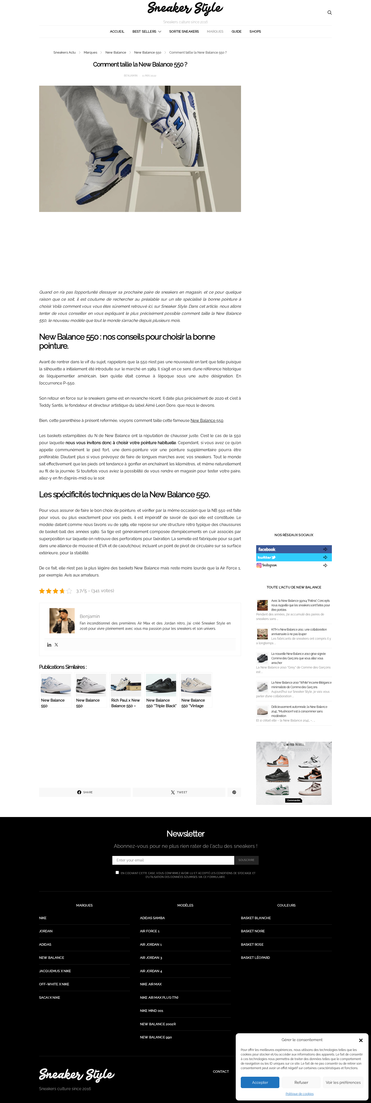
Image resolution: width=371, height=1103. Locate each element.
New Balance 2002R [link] (158, 1024)
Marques (215, 31)
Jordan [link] (45, 931)
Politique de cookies (300, 1094)
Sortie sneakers (184, 31)
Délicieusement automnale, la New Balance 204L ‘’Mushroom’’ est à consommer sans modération (299, 711)
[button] (360, 1039)
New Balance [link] (51, 958)
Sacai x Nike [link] (49, 997)
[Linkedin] (49, 644)
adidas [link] (45, 944)
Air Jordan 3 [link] (151, 958)
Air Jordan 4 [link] (151, 971)
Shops (255, 31)
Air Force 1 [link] (150, 931)
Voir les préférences (343, 1082)
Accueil (117, 31)
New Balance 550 (147, 52)
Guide (237, 31)
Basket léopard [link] (255, 958)
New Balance (115, 52)
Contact (221, 1071)
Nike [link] (43, 918)
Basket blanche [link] (256, 918)
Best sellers (144, 31)
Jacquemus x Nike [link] (55, 971)
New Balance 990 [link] (156, 1037)
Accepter (260, 1082)
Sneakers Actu (65, 52)
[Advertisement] (140, 253)
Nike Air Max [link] (151, 984)
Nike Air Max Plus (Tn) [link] (159, 997)
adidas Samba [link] (152, 918)
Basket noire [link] (253, 931)
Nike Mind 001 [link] (151, 1011)
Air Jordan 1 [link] (151, 944)
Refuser (301, 1082)
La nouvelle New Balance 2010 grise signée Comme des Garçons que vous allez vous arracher (298, 658)
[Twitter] (56, 644)
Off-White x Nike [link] (54, 984)
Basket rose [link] (252, 944)
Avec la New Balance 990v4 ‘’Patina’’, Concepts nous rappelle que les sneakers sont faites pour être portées (300, 605)
